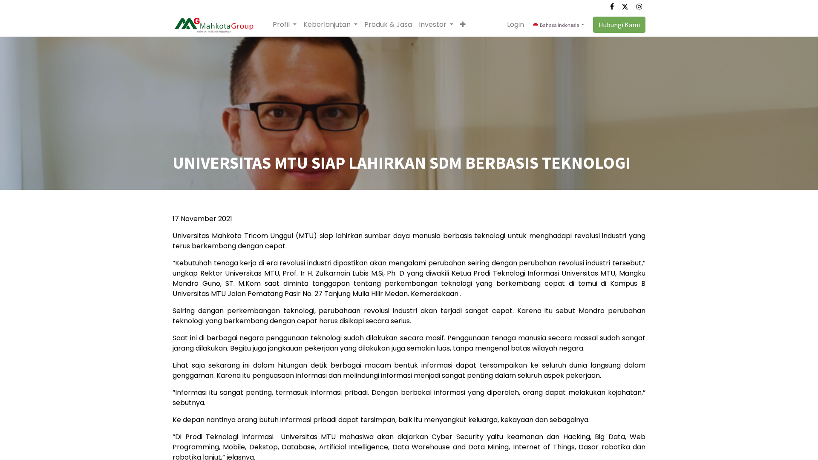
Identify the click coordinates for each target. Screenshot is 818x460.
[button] (463, 24)
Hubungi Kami (619, 24)
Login (515, 24)
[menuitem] (388, 24)
